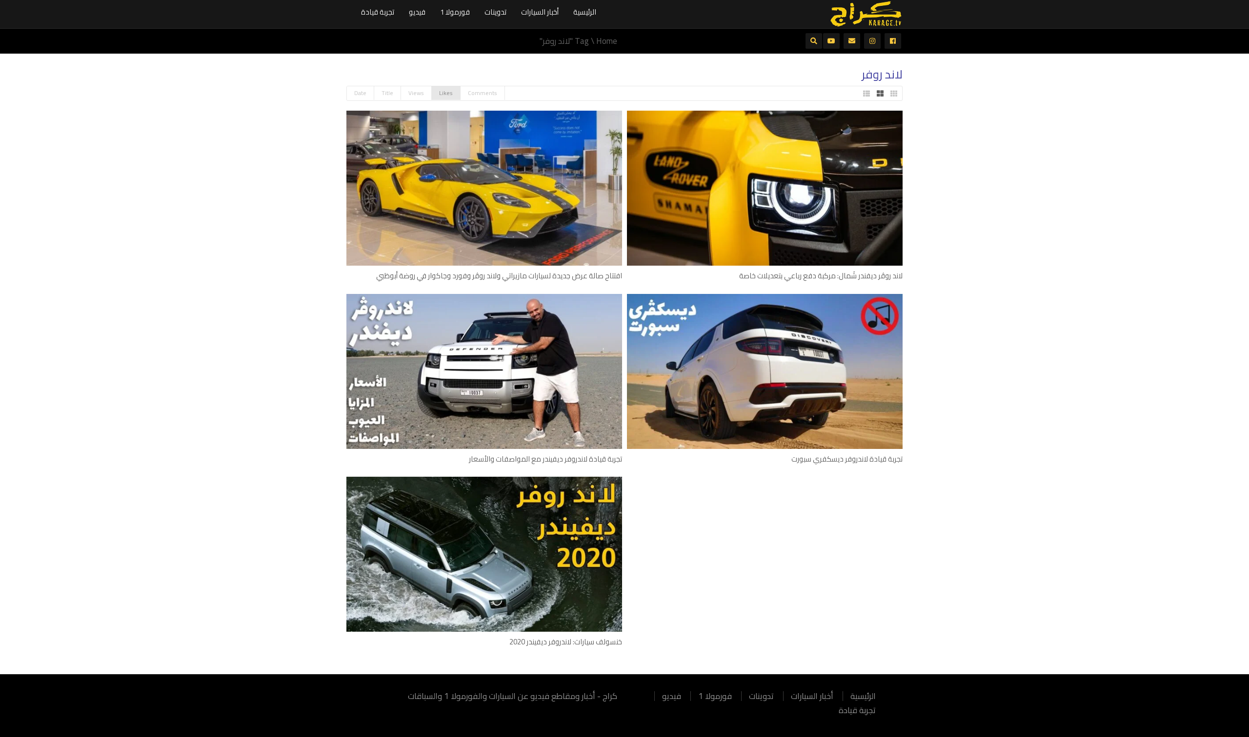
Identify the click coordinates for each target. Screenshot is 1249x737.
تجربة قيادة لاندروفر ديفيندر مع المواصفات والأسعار (545, 459)
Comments (482, 92)
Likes (446, 92)
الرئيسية (584, 12)
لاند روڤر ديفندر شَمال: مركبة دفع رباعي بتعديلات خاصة (821, 276)
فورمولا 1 (455, 12)
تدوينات (495, 12)
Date (360, 92)
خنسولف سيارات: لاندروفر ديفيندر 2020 (565, 642)
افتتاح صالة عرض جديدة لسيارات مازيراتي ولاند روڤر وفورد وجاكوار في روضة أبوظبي (499, 276)
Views (416, 92)
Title (387, 92)
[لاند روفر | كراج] (866, 13)
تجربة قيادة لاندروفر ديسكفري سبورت (847, 459)
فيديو (417, 12)
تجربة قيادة (377, 12)
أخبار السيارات (540, 12)
